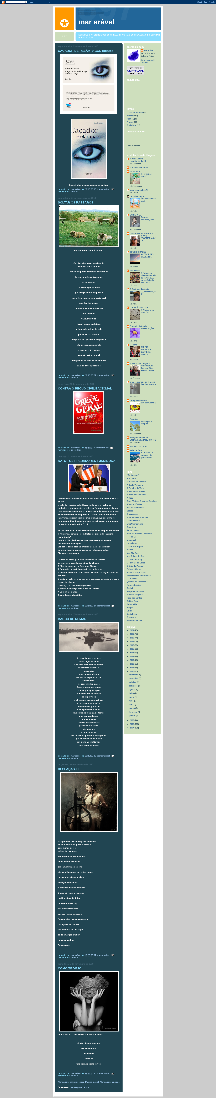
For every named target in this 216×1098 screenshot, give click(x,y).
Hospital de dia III (138, 161)
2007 (132, 728)
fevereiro (133, 712)
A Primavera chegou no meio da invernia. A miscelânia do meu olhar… (148, 278)
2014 (132, 656)
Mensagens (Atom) (80, 1087)
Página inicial (92, 1082)
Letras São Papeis (135, 546)
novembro (134, 678)
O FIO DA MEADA (135, 112)
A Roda (130, 498)
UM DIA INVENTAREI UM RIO (143, 440)
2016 (132, 649)
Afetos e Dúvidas (134, 504)
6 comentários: (101, 448)
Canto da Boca (133, 520)
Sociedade (76, 450)
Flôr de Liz (132, 537)
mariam (130, 550)
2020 (132, 634)
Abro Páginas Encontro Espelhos (142, 501)
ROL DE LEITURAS (138, 446)
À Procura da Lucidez (136, 495)
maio (131, 701)
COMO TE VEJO (69, 968)
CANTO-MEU (135, 215)
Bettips (130, 511)
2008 (132, 724)
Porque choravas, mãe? (148, 218)
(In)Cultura (131, 478)
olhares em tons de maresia (142, 382)
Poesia (74, 377)
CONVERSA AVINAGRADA (142, 233)
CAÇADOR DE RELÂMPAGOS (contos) (86, 50)
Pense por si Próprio (147, 422)
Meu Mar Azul (133, 553)
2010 (132, 671)
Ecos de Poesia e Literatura (139, 533)
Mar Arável (148, 50)
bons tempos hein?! (139, 190)
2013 (132, 660)
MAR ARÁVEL (96, 22)
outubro (133, 682)
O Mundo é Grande (138, 326)
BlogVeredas (132, 514)
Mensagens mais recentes (71, 1082)
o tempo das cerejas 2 (140, 363)
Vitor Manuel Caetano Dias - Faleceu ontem (147, 368)
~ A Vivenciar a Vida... (140, 167)
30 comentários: (102, 1073)
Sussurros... (132, 617)
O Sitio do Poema (135, 566)
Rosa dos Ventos (134, 598)
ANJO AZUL (135, 171)
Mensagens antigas (110, 1082)
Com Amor (132, 527)
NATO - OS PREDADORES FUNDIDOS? (86, 460)
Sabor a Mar (132, 604)
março (132, 708)
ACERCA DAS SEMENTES (147, 255)
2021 (132, 630)
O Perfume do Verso (136, 563)
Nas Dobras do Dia (135, 556)
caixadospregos (137, 196)
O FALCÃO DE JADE (139, 308)
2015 (132, 653)
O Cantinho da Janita (139, 289)
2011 (132, 668)
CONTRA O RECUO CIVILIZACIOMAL (85, 388)
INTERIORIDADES (138, 252)
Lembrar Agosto (148, 384)
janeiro (132, 716)
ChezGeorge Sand (135, 524)
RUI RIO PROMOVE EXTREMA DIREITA (146, 351)
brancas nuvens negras (137, 517)
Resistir (130, 588)
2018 (132, 641)
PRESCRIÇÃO (147, 329)
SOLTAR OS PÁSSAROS (75, 202)
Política (74, 608)
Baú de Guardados (135, 507)
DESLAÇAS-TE (69, 769)
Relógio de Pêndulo (139, 437)
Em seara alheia (148, 403)
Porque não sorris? (146, 175)
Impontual (131, 540)
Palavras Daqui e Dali (136, 572)
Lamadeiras (132, 543)
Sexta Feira (132, 614)
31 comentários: (102, 955)
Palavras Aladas (134, 569)
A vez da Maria (136, 159)
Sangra (130, 607)
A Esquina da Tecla (135, 488)
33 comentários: (102, 756)
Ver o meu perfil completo (148, 61)
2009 (132, 720)
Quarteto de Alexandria (137, 582)
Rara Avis (134, 419)
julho (131, 693)
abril (131, 704)
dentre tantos (133, 530)
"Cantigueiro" (133, 475)
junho (132, 697)
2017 (132, 645)
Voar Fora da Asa (134, 621)
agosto (132, 689)
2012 (132, 664)
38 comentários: (102, 189)
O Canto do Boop (134, 559)
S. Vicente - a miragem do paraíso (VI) (147, 455)
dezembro (134, 675)
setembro (133, 686)
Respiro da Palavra (135, 591)
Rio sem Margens (135, 595)
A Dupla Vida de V (135, 485)
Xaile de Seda (136, 450)
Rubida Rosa (132, 601)
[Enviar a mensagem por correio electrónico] (112, 189)
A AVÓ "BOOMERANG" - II (148, 238)
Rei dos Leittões (134, 585)
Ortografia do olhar (138, 400)
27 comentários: (102, 375)
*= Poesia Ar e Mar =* (136, 482)
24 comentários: (102, 606)
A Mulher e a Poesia (136, 491)
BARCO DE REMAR (72, 619)
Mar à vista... (135, 271)
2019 (132, 638)
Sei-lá (129, 611)
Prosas (74, 191)
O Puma (133, 345)
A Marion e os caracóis (147, 311)
